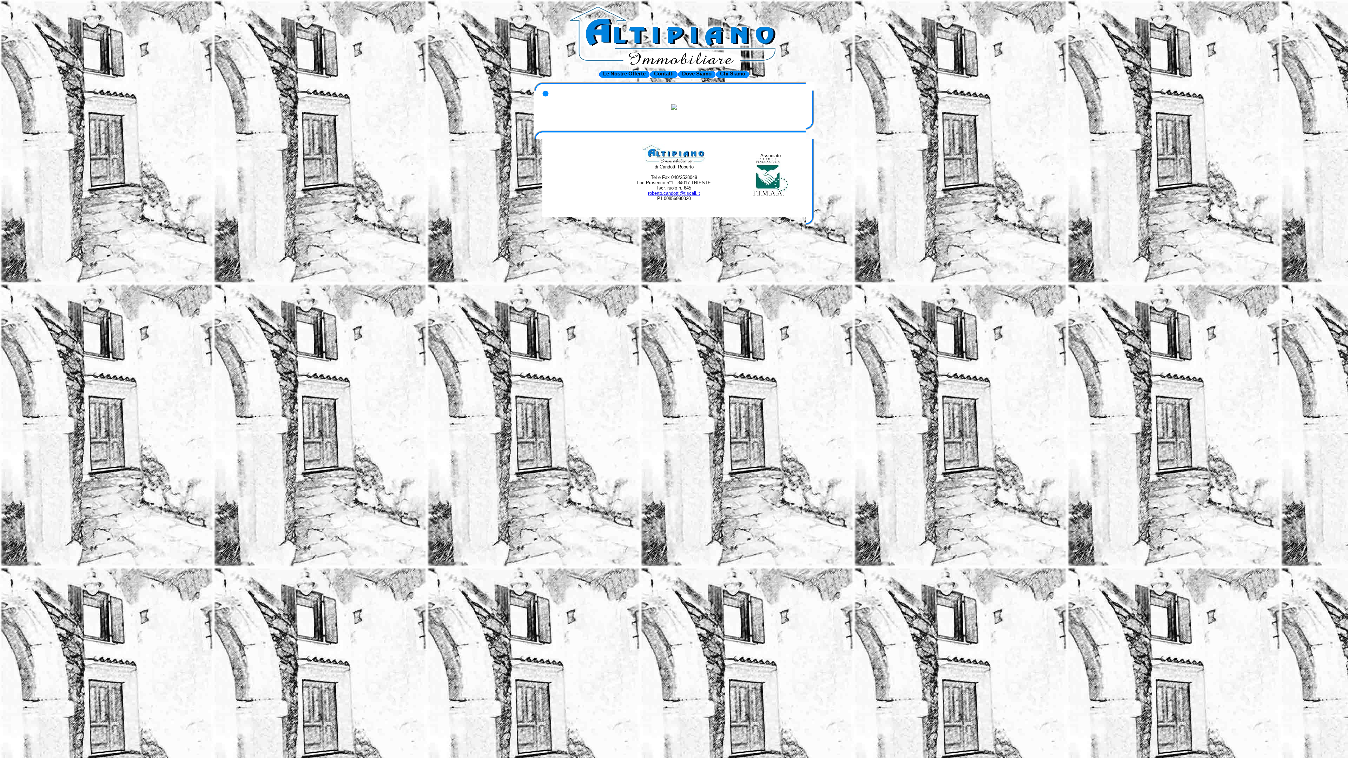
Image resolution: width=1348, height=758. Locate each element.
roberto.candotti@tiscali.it (674, 193)
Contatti (664, 74)
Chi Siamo (732, 74)
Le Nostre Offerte (624, 74)
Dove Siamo (697, 74)
